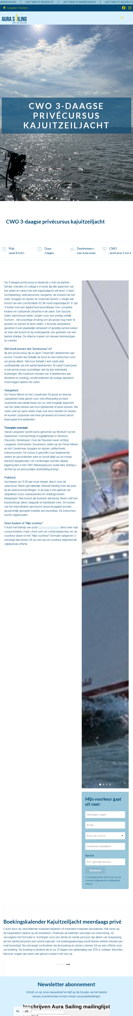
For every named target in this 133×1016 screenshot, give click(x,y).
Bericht (89, 855)
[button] (100, 784)
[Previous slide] (86, 534)
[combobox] (105, 836)
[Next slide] (124, 534)
